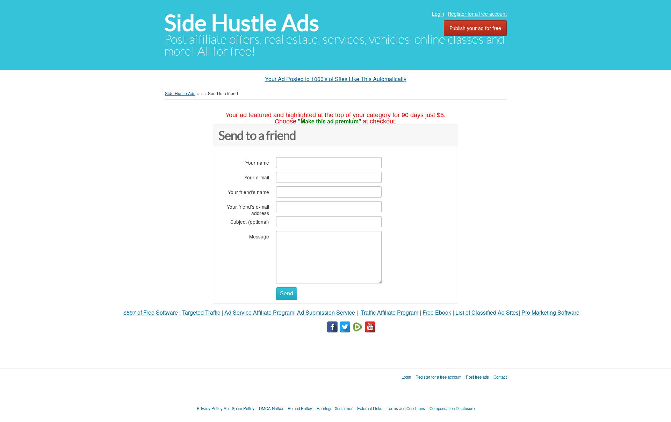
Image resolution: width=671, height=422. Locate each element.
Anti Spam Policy (239, 408)
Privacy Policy (210, 408)
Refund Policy (300, 408)
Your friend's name (248, 191)
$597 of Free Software (150, 312)
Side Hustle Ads (241, 23)
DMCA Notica (271, 408)
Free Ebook (437, 312)
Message (259, 236)
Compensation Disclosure (452, 408)
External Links (369, 408)
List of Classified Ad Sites (487, 312)
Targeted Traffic (201, 312)
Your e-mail (256, 177)
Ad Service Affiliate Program (259, 312)
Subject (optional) (249, 221)
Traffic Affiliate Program (389, 312)
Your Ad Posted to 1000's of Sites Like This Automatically (335, 79)
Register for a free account (477, 13)
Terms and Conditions (406, 408)
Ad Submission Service (326, 312)
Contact (500, 377)
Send (286, 293)
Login (438, 13)
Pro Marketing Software (550, 312)
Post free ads (477, 377)
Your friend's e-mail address (248, 209)
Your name (257, 162)
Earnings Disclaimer (335, 408)
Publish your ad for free (475, 27)
